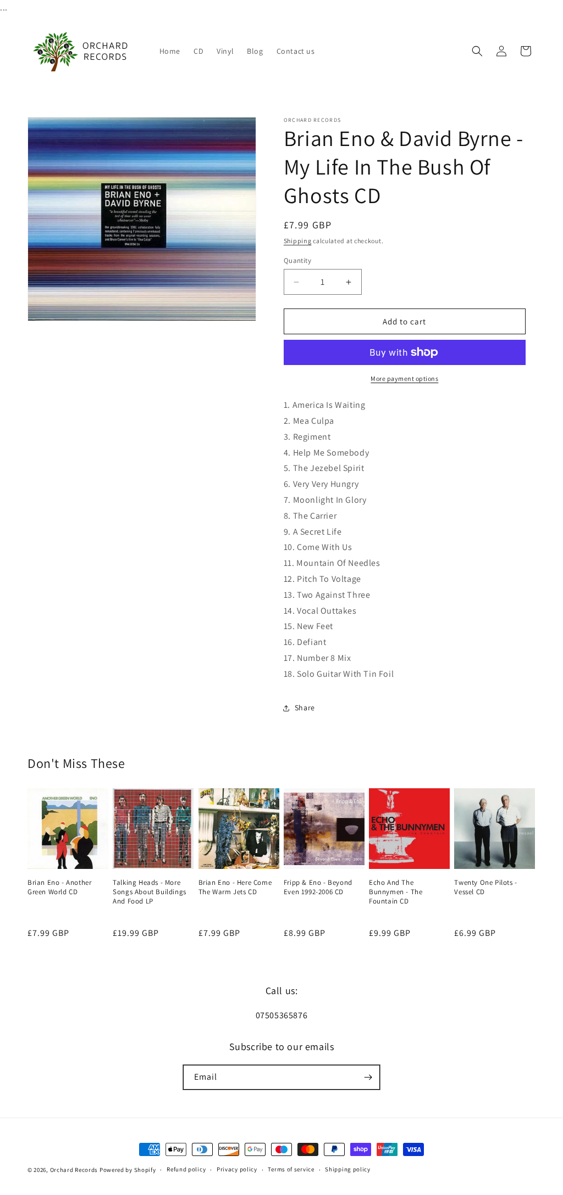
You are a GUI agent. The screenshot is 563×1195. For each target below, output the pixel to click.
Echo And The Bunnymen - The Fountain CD (395, 892)
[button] (477, 51)
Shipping (298, 241)
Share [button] (305, 707)
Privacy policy (237, 1169)
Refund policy (186, 1169)
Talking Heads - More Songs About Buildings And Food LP (149, 892)
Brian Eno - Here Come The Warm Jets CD (235, 887)
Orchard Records (74, 1170)
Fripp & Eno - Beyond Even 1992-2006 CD (318, 887)
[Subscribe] (368, 1077)
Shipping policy (348, 1169)
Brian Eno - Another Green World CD (59, 887)
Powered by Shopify (128, 1170)
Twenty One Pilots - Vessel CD (485, 887)
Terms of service (291, 1169)
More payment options (404, 378)
